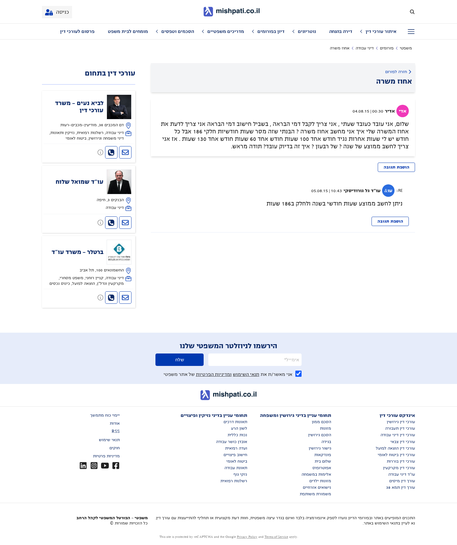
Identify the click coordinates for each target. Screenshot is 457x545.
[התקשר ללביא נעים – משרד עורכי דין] (111, 152)
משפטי (406, 48)
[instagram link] (94, 465)
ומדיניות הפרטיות (214, 374)
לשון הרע (239, 428)
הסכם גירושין (319, 435)
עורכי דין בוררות (401, 461)
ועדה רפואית (236, 448)
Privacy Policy (247, 536)
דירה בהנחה (340, 31)
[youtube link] (105, 465)
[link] (89, 118)
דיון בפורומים (270, 31)
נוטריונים (307, 31)
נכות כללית (237, 435)
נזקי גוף (240, 474)
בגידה (326, 442)
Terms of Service (276, 536)
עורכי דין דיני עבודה (398, 435)
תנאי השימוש (246, 374)
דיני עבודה (365, 48)
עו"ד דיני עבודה (401, 474)
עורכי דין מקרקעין (399, 468)
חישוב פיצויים (235, 455)
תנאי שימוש (109, 440)
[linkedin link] (83, 465)
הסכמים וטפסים (177, 31)
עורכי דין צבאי (402, 442)
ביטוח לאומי (236, 461)
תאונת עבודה (235, 468)
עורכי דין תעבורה (400, 428)
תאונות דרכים (235, 422)
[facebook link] (116, 465)
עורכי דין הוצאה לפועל (395, 448)
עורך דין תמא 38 (400, 487)
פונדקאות (322, 455)
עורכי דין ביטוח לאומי (396, 455)
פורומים (387, 48)
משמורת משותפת (315, 494)
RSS (116, 431)
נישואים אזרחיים (317, 487)
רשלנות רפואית (233, 481)
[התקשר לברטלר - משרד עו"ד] (111, 297)
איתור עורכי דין (381, 31)
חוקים (114, 448)
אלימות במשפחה (316, 474)
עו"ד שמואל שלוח (80, 182)
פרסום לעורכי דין (77, 31)
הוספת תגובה (396, 167)
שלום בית (323, 461)
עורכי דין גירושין (401, 422)
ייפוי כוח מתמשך (105, 415)
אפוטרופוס (321, 468)
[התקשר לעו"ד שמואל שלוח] (111, 222)
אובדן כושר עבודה (231, 442)
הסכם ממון (321, 422)
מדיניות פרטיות (106, 456)
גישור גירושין (320, 448)
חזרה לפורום (396, 72)
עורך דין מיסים (402, 481)
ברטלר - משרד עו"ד (78, 252)
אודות (115, 423)
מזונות (325, 428)
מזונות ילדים (320, 481)
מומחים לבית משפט (128, 31)
